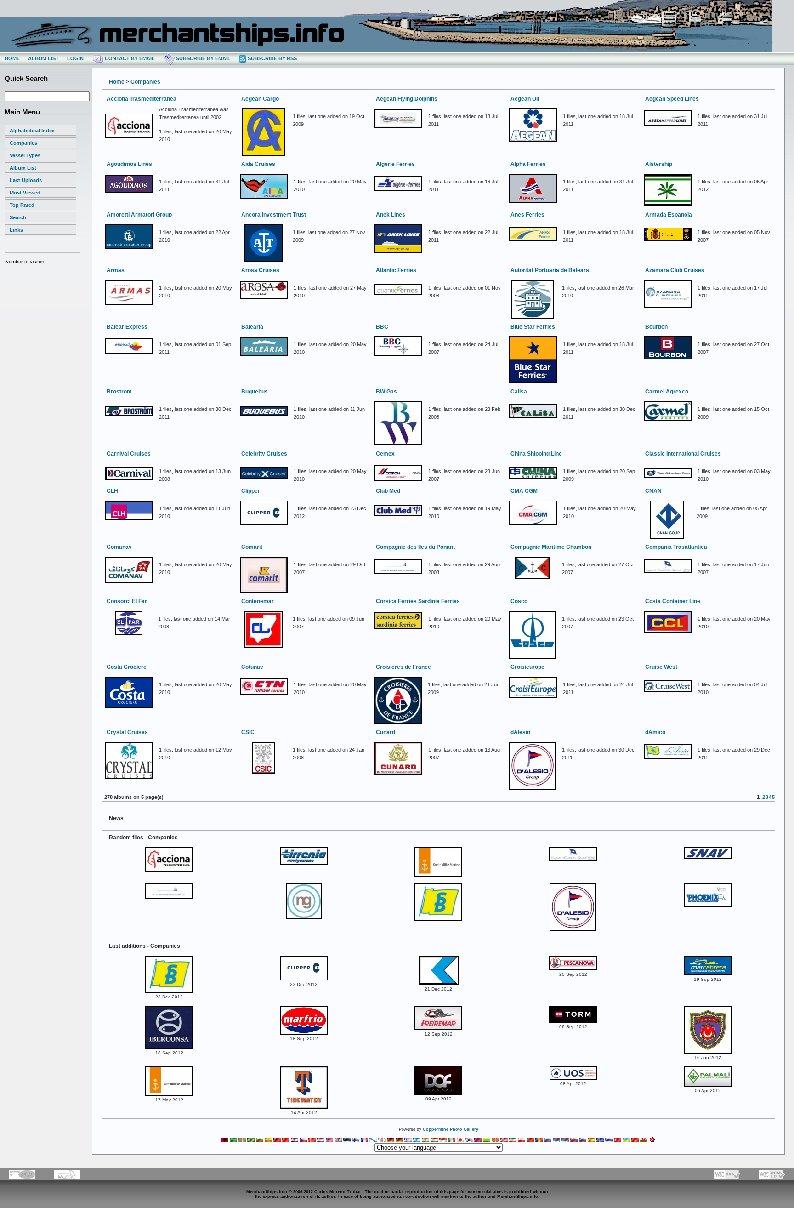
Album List (43, 58)
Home (12, 58)
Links (16, 230)
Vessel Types (25, 155)
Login (75, 58)
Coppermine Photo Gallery (450, 1129)
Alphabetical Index (32, 130)
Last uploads (26, 180)
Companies (23, 143)
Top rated (22, 205)
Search (18, 217)
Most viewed (25, 192)
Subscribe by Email (203, 58)
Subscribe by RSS (271, 58)
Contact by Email (129, 58)
